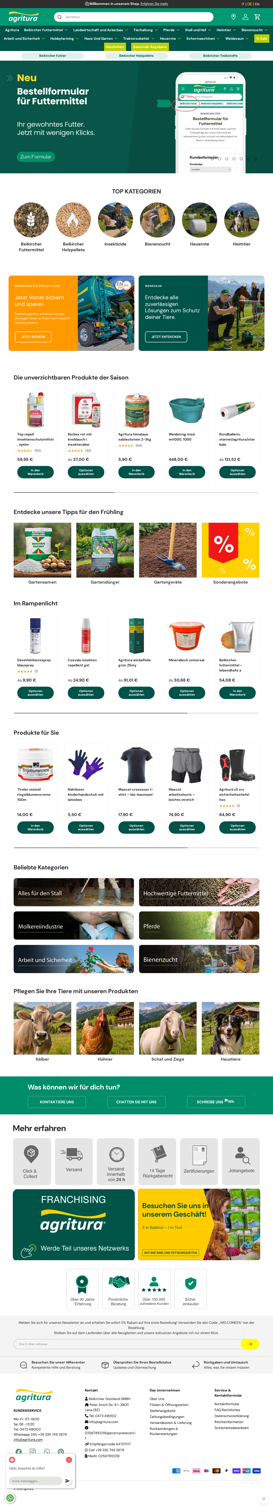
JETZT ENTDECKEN (166, 337)
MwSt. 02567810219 (103, 1456)
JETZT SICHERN (33, 337)
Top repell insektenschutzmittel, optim (35, 439)
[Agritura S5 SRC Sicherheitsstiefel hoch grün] (237, 765)
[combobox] (134, 17)
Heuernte (168, 38)
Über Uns (157, 1399)
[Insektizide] (115, 220)
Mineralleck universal (186, 660)
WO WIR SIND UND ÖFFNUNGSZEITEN (170, 1253)
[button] (257, 17)
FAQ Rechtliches (227, 1410)
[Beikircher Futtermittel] (31, 220)
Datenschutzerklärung (232, 1416)
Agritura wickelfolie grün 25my (134, 662)
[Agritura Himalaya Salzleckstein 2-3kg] (136, 410)
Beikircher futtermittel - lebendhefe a (230, 665)
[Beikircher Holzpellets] (73, 220)
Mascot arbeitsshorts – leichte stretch (182, 794)
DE (249, 4)
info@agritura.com (103, 1422)
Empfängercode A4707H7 (110, 1444)
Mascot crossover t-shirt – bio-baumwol (135, 792)
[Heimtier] (241, 220)
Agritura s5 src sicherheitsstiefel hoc (234, 794)
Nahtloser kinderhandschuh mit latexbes (86, 794)
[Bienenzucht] (157, 220)
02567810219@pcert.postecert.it (110, 1435)
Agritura (12, 30)
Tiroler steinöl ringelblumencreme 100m (34, 794)
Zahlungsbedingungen (167, 1417)
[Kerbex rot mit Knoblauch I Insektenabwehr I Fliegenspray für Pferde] (86, 410)
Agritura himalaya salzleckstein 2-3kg (134, 437)
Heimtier (224, 30)
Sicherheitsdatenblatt (232, 1428)
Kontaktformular (227, 1404)
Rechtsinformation (229, 1422)
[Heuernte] (199, 220)
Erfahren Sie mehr (154, 3)
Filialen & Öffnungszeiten (169, 1405)
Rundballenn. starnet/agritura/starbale (237, 439)
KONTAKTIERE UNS (57, 1102)
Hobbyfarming (62, 38)
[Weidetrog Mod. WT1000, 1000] (187, 410)
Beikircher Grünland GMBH (109, 1399)
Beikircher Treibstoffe (220, 56)
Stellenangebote (162, 1411)
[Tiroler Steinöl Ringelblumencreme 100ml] (35, 765)
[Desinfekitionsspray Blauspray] (35, 636)
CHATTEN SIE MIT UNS (136, 1102)
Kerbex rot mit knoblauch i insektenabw (80, 439)
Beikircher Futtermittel (43, 30)
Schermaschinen (200, 38)
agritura (28, 1489)
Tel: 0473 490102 (102, 1416)
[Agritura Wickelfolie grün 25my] (136, 636)
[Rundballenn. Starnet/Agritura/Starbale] (237, 410)
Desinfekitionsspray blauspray (34, 662)
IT (243, 4)
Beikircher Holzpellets (136, 56)
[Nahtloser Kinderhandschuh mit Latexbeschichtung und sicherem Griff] (86, 765)
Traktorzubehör (136, 38)
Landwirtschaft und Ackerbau (98, 30)
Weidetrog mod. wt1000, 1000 (182, 437)
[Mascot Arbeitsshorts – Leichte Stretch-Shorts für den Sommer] (187, 765)
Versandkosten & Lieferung (171, 1422)
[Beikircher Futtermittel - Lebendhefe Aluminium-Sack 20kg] (237, 636)
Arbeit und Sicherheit (22, 38)
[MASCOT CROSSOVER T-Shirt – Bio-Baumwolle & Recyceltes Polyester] (136, 765)
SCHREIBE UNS (210, 1102)
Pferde (169, 30)
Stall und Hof (195, 30)
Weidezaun (234, 38)
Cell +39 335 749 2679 (106, 1450)
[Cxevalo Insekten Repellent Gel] (86, 636)
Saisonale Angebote (150, 47)
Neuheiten (115, 47)
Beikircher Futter (52, 56)
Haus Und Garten (98, 38)
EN (257, 4)
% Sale (261, 38)
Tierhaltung (143, 30)
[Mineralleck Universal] (187, 636)
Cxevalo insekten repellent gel (82, 662)
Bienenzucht (252, 30)
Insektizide (115, 244)
